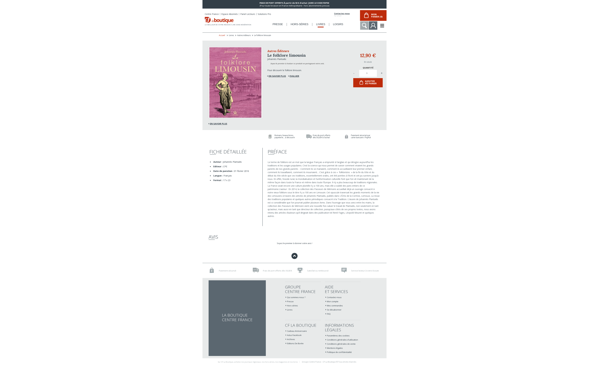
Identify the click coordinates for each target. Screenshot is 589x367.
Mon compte (332, 301)
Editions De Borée (295, 343)
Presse (290, 301)
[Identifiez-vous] (373, 25)
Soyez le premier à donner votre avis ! (294, 243)
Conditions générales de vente (341, 343)
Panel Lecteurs (247, 14)
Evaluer (294, 76)
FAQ (329, 313)
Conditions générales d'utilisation (342, 339)
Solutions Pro (264, 14)
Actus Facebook (294, 335)
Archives (291, 339)
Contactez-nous (342, 14)
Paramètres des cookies (338, 335)
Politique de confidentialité (339, 352)
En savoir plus (218, 123)
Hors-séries (292, 305)
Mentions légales (335, 348)
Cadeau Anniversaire (297, 331)
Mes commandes (335, 305)
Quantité (368, 67)
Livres (290, 309)
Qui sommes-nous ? (296, 297)
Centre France (212, 14)
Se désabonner (334, 309)
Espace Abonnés (229, 14)
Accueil (222, 35)
